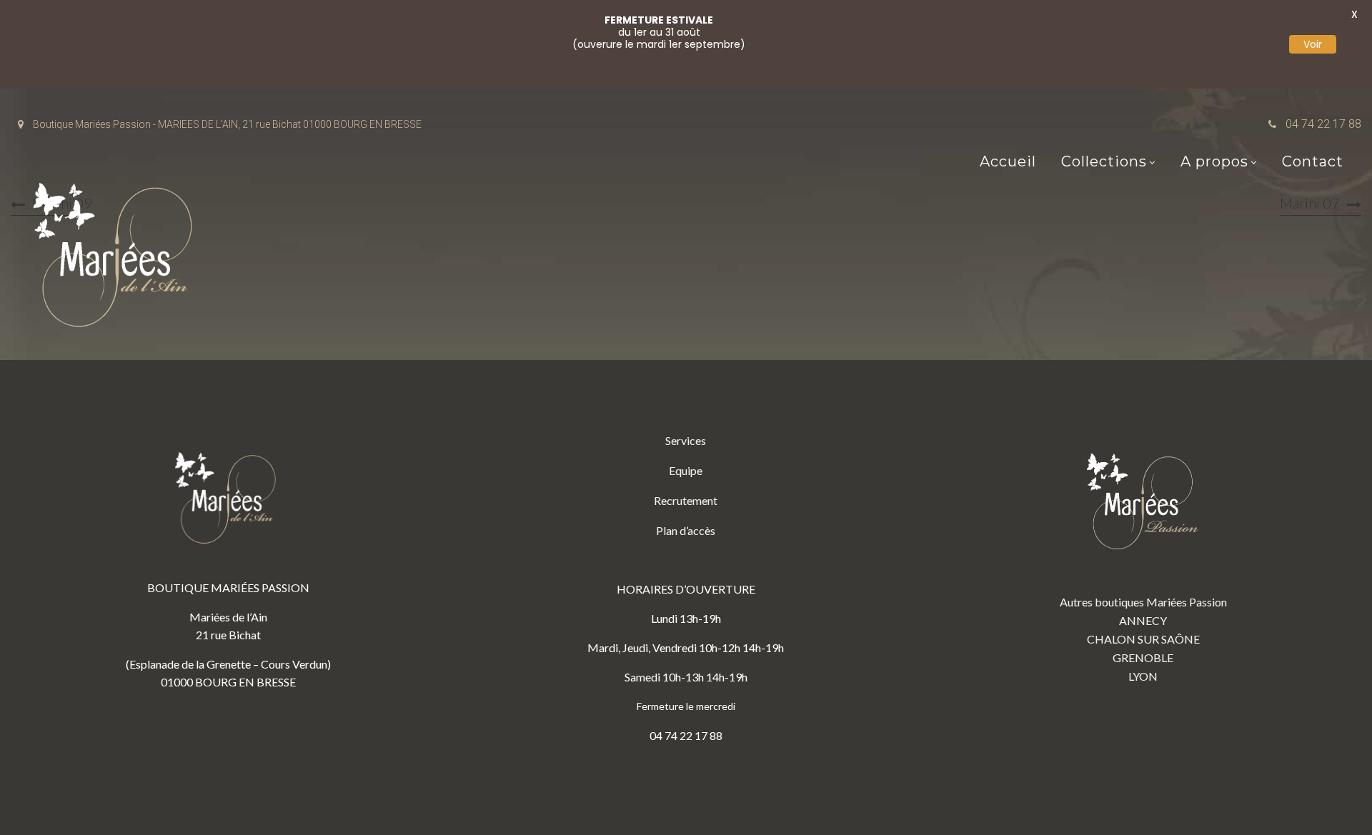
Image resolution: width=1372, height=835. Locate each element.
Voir (1312, 44)
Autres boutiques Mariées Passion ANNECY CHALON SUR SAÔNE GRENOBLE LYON (1143, 639)
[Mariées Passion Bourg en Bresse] (118, 259)
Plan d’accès (685, 530)
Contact (1312, 161)
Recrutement (685, 500)
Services (685, 440)
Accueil (1008, 161)
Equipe (685, 470)
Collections (1104, 161)
